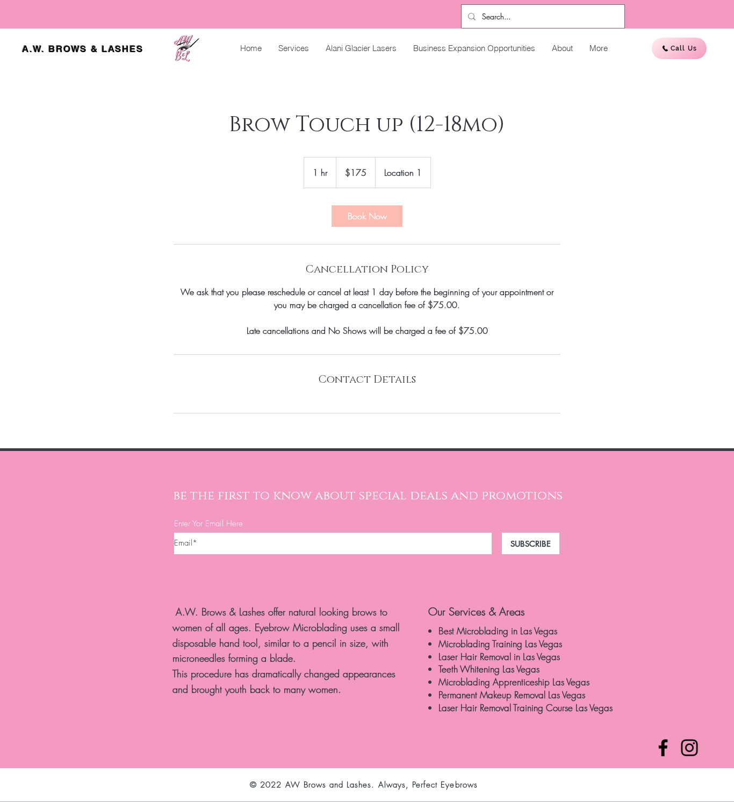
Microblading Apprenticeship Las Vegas (513, 682)
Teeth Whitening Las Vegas (488, 669)
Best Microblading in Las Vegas (497, 631)
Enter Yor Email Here (208, 524)
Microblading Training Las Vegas (500, 644)
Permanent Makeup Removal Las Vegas (511, 695)
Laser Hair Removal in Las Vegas (499, 656)
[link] (367, 216)
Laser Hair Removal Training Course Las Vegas (525, 707)
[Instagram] (689, 747)
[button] (293, 48)
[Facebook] (663, 747)
